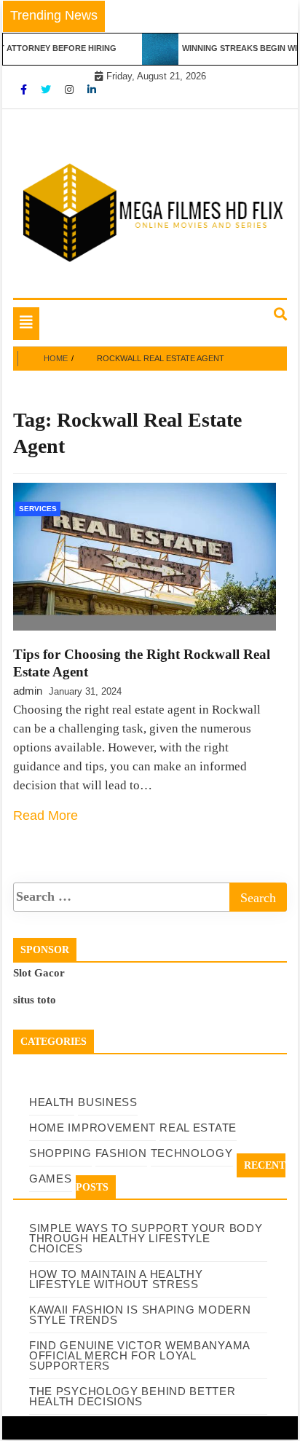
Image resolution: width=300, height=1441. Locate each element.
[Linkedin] (91, 89)
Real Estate (198, 1127)
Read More (45, 815)
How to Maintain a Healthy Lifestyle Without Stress (116, 1279)
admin (27, 690)
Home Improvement (92, 1127)
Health (51, 1102)
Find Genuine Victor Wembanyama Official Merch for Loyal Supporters (139, 1355)
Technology (192, 1153)
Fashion (121, 1153)
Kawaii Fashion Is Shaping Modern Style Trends (139, 1314)
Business (108, 1102)
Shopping (60, 1153)
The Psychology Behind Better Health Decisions (132, 1396)
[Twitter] (47, 89)
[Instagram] (70, 89)
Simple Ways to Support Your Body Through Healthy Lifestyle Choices (145, 1238)
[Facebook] (25, 89)
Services (38, 509)
